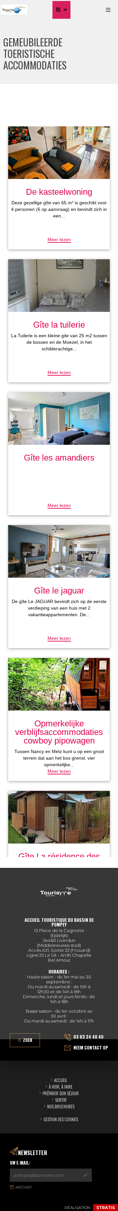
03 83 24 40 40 (88, 1036)
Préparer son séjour (61, 1093)
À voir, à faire (60, 1086)
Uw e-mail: (20, 1162)
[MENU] (108, 10)
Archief (23, 1187)
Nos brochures (60, 1106)
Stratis (105, 1207)
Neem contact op (90, 1047)
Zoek (27, 1040)
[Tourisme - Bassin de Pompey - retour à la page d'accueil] (14, 10)
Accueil (60, 1080)
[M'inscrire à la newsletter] (85, 1175)
